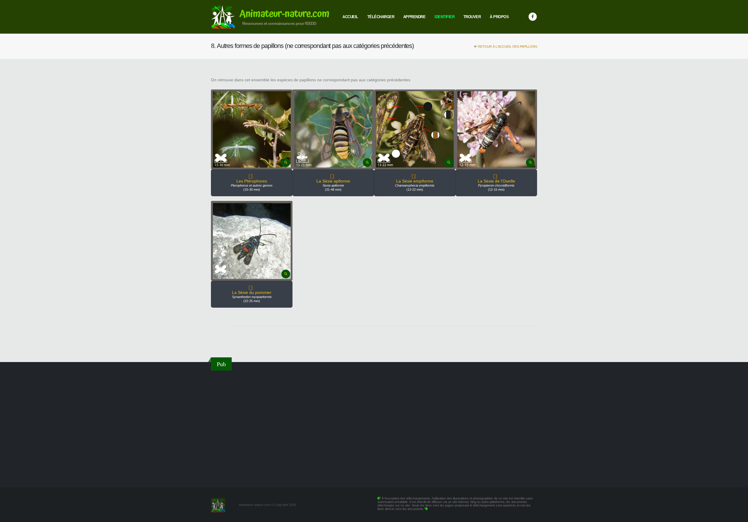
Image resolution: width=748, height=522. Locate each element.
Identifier (444, 17)
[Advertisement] (374, 425)
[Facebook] (533, 17)
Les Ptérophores (251, 181)
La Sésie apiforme (333, 181)
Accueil (350, 17)
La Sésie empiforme (414, 181)
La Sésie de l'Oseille (496, 181)
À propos (499, 17)
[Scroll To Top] (737, 515)
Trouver (472, 17)
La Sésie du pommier (251, 292)
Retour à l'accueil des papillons (507, 46)
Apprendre (414, 17)
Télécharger (380, 17)
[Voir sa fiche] (251, 177)
